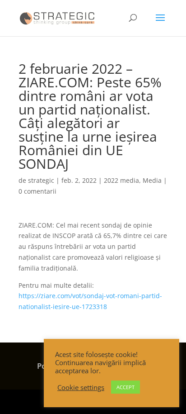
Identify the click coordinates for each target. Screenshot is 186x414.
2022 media (121, 180)
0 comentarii (37, 191)
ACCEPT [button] (125, 387)
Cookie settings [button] (80, 387)
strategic (41, 180)
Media (152, 180)
